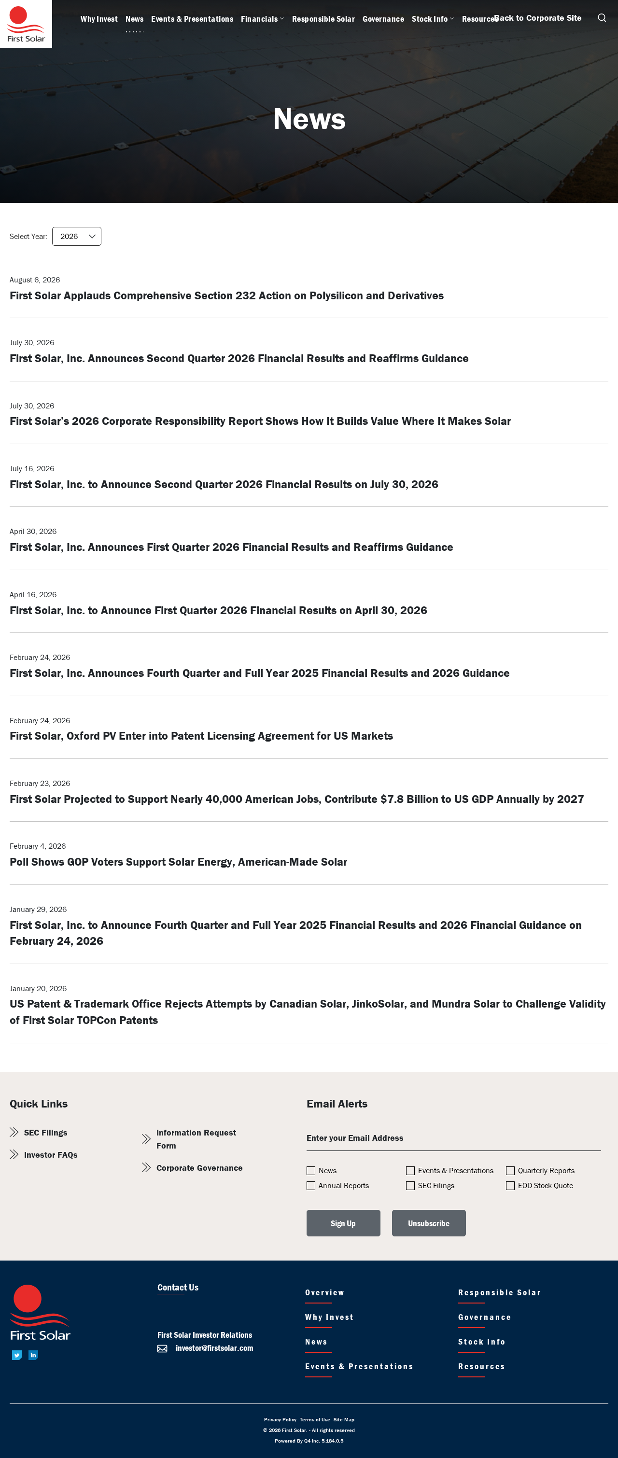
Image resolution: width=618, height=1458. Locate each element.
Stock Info (482, 1341)
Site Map (344, 1419)
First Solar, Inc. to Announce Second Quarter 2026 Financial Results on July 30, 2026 (224, 484)
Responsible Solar (500, 1292)
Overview (325, 1292)
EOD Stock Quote (545, 1185)
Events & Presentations (455, 1170)
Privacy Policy (280, 1419)
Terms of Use (315, 1419)
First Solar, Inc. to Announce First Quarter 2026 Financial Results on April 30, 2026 (218, 610)
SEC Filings (46, 1132)
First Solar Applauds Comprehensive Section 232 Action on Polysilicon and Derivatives (227, 295)
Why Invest (329, 1316)
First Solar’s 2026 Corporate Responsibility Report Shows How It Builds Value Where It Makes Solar (260, 421)
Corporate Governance (199, 1167)
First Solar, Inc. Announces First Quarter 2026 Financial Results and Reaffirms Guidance (231, 547)
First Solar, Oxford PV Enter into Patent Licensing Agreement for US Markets (201, 736)
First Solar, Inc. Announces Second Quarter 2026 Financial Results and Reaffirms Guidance (239, 358)
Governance (485, 1316)
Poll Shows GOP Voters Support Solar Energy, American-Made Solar (178, 862)
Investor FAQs (51, 1154)
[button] (205, 1347)
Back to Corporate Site (538, 17)
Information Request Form (196, 1139)
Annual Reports (344, 1185)
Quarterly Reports (546, 1170)
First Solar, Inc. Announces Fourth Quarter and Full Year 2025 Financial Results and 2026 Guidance (260, 673)
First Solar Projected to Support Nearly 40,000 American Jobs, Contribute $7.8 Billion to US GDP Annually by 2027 (297, 799)
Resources (482, 1366)
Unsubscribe (428, 1223)
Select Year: (28, 236)
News (328, 1170)
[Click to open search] (601, 18)
